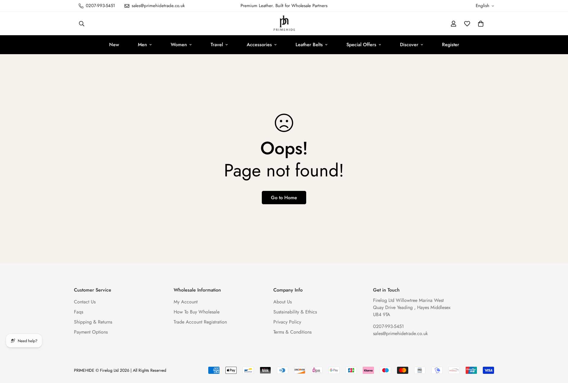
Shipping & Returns (93, 321)
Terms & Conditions (292, 332)
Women (179, 44)
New (114, 44)
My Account (186, 301)
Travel (217, 44)
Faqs (78, 311)
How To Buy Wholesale (197, 311)
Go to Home (284, 197)
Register (450, 44)
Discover (409, 44)
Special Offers (361, 44)
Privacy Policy (287, 321)
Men (142, 44)
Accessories (259, 44)
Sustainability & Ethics (295, 311)
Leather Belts (309, 44)
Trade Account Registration (200, 321)
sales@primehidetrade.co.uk (400, 333)
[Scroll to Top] (556, 351)
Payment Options (91, 332)
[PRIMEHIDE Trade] (284, 23)
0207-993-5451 (388, 326)
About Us (282, 301)
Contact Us (85, 301)
